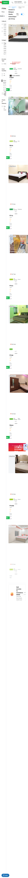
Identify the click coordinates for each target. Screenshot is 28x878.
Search (5, 2)
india (9, 6)
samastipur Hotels (14, 7)
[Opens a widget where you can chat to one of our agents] (5, 875)
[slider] (2, 14)
